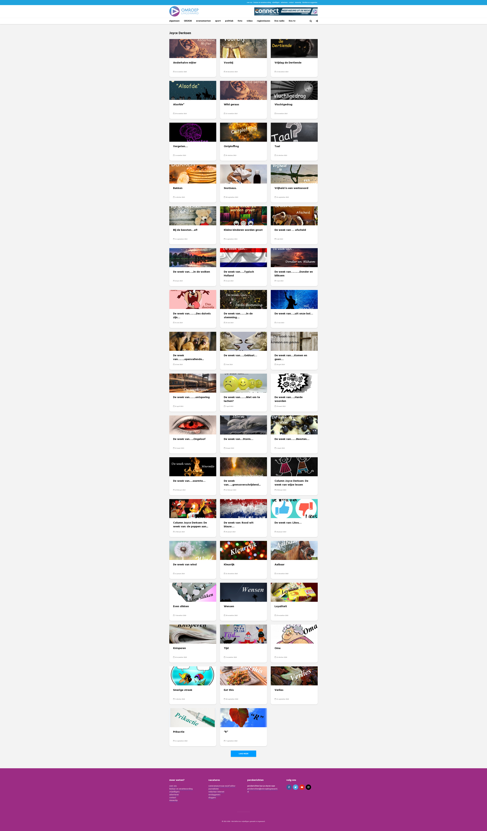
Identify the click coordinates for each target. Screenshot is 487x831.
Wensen (229, 606)
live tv (292, 21)
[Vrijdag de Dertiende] (294, 48)
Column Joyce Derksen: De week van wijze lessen (291, 483)
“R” (226, 732)
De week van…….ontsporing (191, 397)
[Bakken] (192, 173)
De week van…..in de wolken (191, 272)
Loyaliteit (281, 606)
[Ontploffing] (243, 132)
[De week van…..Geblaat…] (243, 341)
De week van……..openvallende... (188, 357)
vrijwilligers (276, 2)
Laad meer (243, 754)
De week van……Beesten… (292, 439)
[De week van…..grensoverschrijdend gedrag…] (243, 466)
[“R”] (243, 717)
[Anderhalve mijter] (192, 48)
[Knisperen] (192, 633)
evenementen (203, 21)
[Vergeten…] (192, 132)
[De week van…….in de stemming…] (243, 299)
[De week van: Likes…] (294, 508)
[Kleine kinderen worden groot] (243, 215)
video (250, 21)
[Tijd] (243, 633)
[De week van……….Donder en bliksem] (294, 257)
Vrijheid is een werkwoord (291, 188)
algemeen (174, 21)
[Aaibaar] (294, 550)
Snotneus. (230, 188)
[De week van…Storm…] (243, 424)
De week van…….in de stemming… (238, 315)
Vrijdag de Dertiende (288, 63)
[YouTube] (302, 787)
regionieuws (263, 21)
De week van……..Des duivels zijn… (192, 315)
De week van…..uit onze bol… (294, 314)
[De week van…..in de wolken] (192, 257)
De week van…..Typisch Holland (239, 274)
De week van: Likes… (288, 523)
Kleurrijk (229, 565)
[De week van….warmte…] (192, 466)
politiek (229, 21)
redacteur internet (216, 791)
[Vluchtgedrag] (294, 90)
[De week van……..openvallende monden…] (192, 341)
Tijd (226, 648)
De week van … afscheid (290, 230)
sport (218, 21)
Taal (277, 146)
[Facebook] (289, 787)
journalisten (213, 789)
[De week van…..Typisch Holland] (243, 257)
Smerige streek (182, 690)
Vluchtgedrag (283, 105)
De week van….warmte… (189, 481)
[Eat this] (243, 675)
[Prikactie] (192, 717)
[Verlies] (294, 675)
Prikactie (178, 732)
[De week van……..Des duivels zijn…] (192, 299)
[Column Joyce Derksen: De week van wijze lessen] (294, 466)
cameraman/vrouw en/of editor (221, 786)
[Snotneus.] (243, 173)
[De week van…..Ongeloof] (192, 424)
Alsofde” (178, 105)
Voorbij (228, 63)
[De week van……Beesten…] (294, 424)
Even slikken (181, 606)
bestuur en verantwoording (262, 2)
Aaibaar (279, 565)
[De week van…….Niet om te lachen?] (243, 382)
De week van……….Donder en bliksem (294, 274)
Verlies (279, 690)
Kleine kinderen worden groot (243, 230)
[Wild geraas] (243, 90)
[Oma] (294, 633)
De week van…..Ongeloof (189, 439)
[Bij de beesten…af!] (192, 215)
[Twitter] (295, 787)
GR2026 (188, 21)
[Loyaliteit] (294, 592)
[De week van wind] (192, 550)
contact (291, 2)
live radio (279, 21)
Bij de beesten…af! (185, 230)
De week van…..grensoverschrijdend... (242, 483)
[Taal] (294, 132)
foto (240, 21)
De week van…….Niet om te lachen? (242, 399)
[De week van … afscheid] (294, 215)
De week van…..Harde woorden (289, 399)
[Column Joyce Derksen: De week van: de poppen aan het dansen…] (192, 508)
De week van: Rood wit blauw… (239, 525)
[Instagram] (308, 787)
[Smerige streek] (192, 675)
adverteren (284, 2)
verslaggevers (214, 794)
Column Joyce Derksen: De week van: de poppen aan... (190, 525)
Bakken (177, 188)
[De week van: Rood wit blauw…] (243, 508)
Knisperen (179, 648)
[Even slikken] (192, 592)
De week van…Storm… (238, 439)
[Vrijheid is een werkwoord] (294, 173)
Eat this (229, 690)
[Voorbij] (243, 48)
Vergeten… (180, 146)
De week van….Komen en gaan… (291, 357)
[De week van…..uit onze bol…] (294, 299)
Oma (278, 648)
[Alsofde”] (192, 90)
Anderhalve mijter (184, 63)
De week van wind (185, 565)
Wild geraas (231, 105)
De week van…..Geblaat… (240, 356)
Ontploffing (231, 146)
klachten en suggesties (309, 2)
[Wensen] (243, 592)
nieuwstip (298, 2)
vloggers (212, 797)
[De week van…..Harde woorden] (294, 382)
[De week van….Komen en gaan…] (294, 341)
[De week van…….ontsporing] (192, 382)
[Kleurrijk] (243, 550)
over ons (249, 2)
